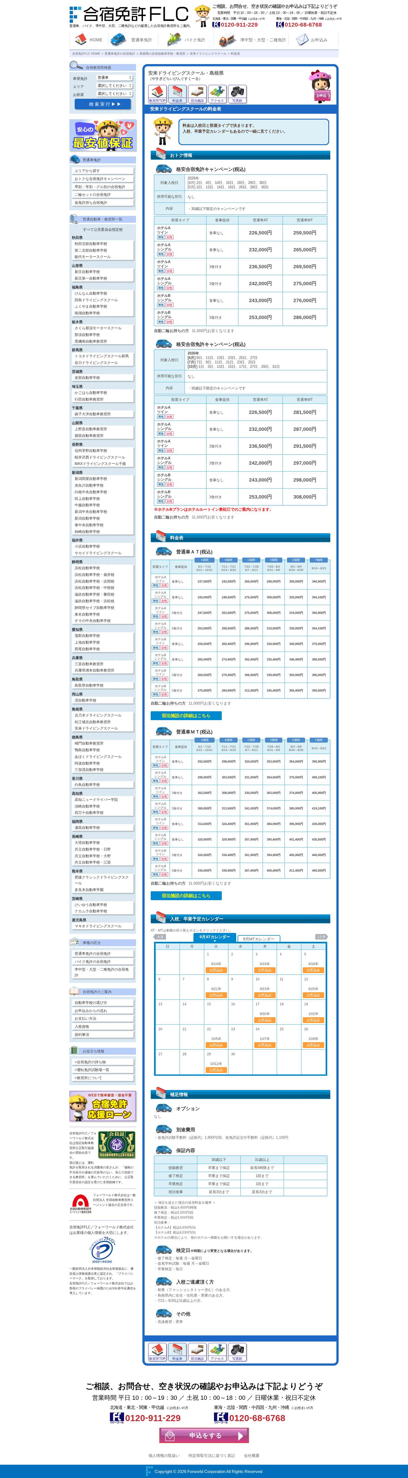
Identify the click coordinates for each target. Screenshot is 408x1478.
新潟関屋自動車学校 (91, 479)
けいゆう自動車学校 (91, 905)
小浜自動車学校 (87, 546)
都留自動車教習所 (89, 436)
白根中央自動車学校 (91, 492)
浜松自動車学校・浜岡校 (94, 581)
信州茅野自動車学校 (91, 451)
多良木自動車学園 (89, 890)
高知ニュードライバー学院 (96, 800)
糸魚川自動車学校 (89, 485)
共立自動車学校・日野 (93, 849)
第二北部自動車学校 (91, 250)
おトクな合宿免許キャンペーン (100, 179)
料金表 (177, 101)
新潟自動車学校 (87, 518)
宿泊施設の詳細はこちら (186, 715)
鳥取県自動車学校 (89, 685)
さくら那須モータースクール (98, 328)
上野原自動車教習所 (91, 429)
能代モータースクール (93, 257)
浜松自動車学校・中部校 (94, 588)
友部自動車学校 (87, 378)
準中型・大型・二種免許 (263, 39)
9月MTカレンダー (258, 939)
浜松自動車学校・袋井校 (94, 575)
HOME (96, 39)
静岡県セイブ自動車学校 (94, 608)
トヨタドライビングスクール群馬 (102, 356)
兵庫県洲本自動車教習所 (94, 670)
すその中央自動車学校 (93, 621)
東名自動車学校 (87, 614)
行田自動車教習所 (89, 399)
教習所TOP (157, 101)
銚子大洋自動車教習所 (93, 414)
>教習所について (88, 1078)
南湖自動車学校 (87, 313)
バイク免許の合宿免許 (93, 962)
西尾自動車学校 (87, 649)
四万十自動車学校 (89, 813)
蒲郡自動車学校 (87, 636)
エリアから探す (87, 171)
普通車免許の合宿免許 (93, 953)
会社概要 (252, 1455)
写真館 (237, 101)
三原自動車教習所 (89, 664)
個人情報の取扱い (164, 1455)
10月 (321, 937)
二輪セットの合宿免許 (93, 195)
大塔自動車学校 (87, 843)
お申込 (321, 96)
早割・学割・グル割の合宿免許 (100, 187)
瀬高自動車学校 (87, 828)
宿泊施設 (197, 101)
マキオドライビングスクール (98, 926)
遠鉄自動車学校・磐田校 (94, 594)
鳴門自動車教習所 (89, 743)
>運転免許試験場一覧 (92, 1070)
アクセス (217, 101)
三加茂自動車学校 (89, 770)
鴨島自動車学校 (87, 750)
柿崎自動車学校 (87, 532)
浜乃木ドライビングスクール (98, 715)
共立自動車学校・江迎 (93, 862)
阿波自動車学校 (87, 763)
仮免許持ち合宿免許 (91, 203)
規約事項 (82, 1034)
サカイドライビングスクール (98, 553)
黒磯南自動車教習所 (91, 341)
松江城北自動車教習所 (93, 722)
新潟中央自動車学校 (91, 512)
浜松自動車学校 (87, 568)
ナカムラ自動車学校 (91, 911)
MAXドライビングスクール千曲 (100, 464)
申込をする (206, 1435)
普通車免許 (141, 39)
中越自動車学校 (87, 505)
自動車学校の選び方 (91, 1003)
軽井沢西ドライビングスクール (100, 457)
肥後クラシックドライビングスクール (102, 880)
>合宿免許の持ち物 (90, 1062)
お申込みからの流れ (91, 1011)
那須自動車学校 (87, 335)
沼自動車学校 (85, 700)
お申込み (319, 39)
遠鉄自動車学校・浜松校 (94, 601)
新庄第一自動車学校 (91, 278)
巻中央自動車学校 (89, 525)
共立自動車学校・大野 (93, 856)
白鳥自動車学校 (87, 785)
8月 (161, 937)
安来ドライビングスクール (96, 728)
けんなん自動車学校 (91, 293)
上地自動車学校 (87, 642)
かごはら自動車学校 (91, 393)
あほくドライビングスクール (98, 757)
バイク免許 (195, 39)
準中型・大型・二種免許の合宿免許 (102, 972)
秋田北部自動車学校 (91, 244)
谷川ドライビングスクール (96, 363)
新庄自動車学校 (87, 272)
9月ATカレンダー (215, 937)
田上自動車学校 (87, 499)
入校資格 (82, 1026)
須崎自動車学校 (87, 806)
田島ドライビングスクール (96, 300)
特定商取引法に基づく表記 (211, 1455)
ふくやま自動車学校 (91, 306)
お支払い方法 (85, 1018)
